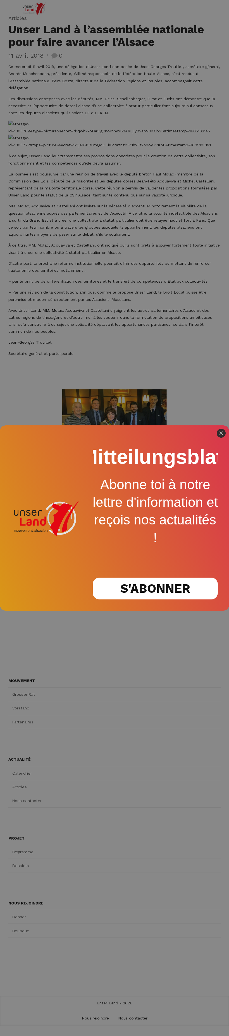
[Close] (221, 433)
